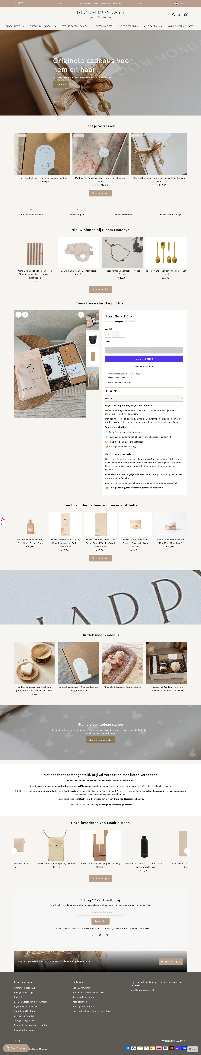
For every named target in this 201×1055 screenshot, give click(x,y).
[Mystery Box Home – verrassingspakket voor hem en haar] (159, 154)
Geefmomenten (104, 26)
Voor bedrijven (129, 26)
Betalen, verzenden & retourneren (31, 1001)
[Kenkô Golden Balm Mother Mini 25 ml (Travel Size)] (170, 524)
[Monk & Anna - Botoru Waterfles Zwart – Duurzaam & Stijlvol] (144, 845)
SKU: (107, 341)
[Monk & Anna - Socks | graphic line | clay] (100, 845)
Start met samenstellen (100, 739)
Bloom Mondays (40, 1049)
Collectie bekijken (100, 193)
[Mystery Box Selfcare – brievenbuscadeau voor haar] (42, 154)
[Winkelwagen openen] (185, 14)
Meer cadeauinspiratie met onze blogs (91, 1011)
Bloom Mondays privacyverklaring (30, 1025)
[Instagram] (18, 3)
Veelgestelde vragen (24, 992)
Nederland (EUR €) (174, 1040)
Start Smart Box (119, 316)
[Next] (140, 3)
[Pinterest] (22, 3)
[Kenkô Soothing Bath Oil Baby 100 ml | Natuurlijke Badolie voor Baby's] (65, 524)
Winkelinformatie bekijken (119, 382)
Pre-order (144, 350)
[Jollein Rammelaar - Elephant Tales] (78, 252)
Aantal (108, 328)
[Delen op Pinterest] (115, 391)
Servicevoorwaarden (24, 1015)
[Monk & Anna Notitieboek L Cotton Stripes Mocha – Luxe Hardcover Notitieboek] (35, 252)
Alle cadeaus (152, 26)
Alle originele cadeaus (83, 1006)
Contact (18, 997)
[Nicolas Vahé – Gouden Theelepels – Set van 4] (166, 252)
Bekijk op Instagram (171, 961)
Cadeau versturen (81, 987)
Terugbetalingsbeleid (24, 1020)
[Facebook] (15, 3)
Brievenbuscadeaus (42, 26)
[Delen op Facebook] (107, 391)
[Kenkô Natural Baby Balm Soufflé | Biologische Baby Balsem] (135, 524)
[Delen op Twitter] (111, 391)
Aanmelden (100, 921)
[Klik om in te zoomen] (81, 315)
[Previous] (61, 3)
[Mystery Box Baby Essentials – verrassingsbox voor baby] (100, 154)
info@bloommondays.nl (142, 990)
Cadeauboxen (14, 26)
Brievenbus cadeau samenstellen (88, 992)
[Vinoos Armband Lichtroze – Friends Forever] (122, 252)
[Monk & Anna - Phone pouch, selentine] (56, 845)
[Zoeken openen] (173, 14)
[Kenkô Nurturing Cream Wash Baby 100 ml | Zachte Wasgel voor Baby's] (100, 524)
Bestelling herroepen (24, 1030)
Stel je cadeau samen (75, 26)
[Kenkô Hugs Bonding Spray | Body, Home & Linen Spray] (30, 524)
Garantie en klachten (24, 1011)
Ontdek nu (61, 84)
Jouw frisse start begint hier (100, 303)
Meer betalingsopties (144, 366)
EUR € (181, 3)
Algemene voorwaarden (25, 1006)
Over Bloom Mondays (181, 26)
